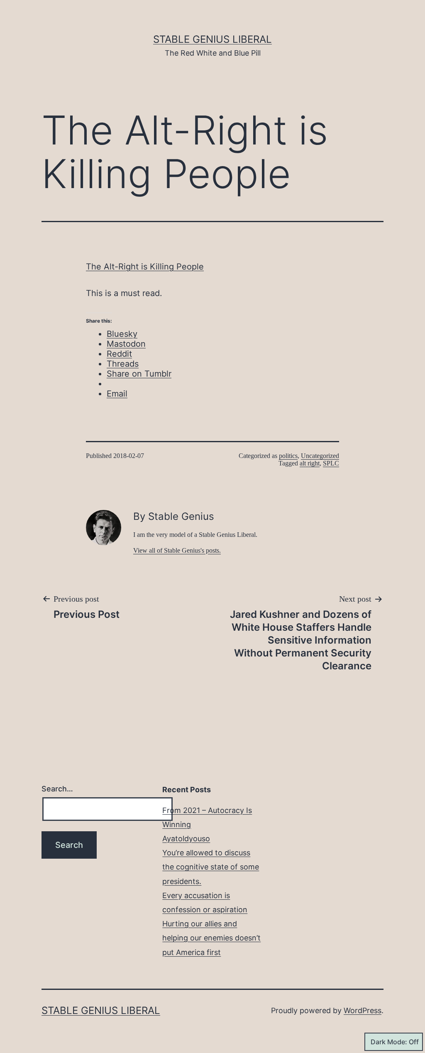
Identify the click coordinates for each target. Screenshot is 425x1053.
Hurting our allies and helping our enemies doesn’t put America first (211, 937)
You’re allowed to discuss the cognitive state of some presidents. (210, 866)
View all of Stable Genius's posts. (177, 550)
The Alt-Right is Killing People (145, 267)
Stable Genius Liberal (212, 39)
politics (288, 455)
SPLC (331, 463)
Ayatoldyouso (186, 838)
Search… (57, 788)
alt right (310, 463)
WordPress (362, 1010)
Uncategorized (320, 455)
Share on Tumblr (139, 374)
